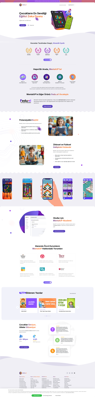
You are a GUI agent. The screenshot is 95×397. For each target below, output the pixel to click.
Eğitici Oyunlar (55, 381)
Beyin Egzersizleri (33, 385)
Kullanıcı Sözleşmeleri (67, 385)
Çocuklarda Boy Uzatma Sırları (46, 311)
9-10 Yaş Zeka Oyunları (23, 387)
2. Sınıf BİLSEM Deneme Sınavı (47, 382)
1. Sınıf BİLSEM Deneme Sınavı (47, 381)
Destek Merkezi (67, 381)
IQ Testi (32, 378)
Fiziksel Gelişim (42, 309)
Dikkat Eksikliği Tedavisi (34, 381)
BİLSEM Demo (44, 387)
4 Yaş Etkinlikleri (55, 387)
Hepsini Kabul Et (37, 395)
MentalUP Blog (66, 378)
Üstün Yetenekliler (62, 309)
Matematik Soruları (56, 378)
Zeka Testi (32, 387)
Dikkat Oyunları (33, 383)
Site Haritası (66, 386)
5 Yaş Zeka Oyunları (22, 383)
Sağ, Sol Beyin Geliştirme (35, 382)
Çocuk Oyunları (55, 383)
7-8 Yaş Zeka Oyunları (23, 386)
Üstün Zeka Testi (33, 386)
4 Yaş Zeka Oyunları (22, 382)
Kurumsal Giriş (66, 387)
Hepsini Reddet (58, 395)
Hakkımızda (66, 383)
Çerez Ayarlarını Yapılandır (47, 395)
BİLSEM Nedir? (44, 378)
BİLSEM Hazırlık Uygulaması (46, 386)
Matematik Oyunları (56, 385)
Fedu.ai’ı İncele (47, 106)
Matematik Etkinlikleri (56, 382)
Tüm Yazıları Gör (73, 293)
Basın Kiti (65, 382)
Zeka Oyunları (21, 378)
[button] (77, 307)
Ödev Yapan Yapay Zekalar (26, 311)
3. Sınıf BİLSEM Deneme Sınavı (47, 383)
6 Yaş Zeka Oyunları (22, 385)
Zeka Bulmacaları (22, 381)
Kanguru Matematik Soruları (64, 311)
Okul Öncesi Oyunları (56, 386)
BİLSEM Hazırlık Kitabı (45, 385)
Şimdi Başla (23, 25)
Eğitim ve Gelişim (23, 309)
